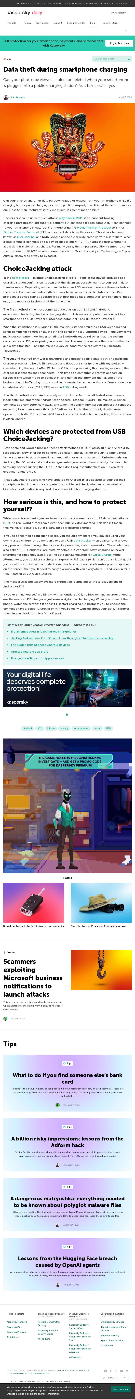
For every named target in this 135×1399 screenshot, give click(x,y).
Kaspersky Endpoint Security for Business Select (80, 1336)
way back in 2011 (71, 218)
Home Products (24, 3)
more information (50, 1394)
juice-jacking (26, 237)
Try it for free (119, 43)
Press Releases (64, 1381)
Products (11, 23)
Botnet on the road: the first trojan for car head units (33, 926)
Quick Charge (102, 555)
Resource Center (76, 23)
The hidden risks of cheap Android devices (40, 645)
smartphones (81, 728)
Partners (31, 1381)
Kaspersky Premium (16, 1332)
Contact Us (11, 1381)
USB (8, 59)
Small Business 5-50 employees (48, 3)
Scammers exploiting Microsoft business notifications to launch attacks (32, 978)
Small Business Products (52, 1313)
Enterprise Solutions (112, 1313)
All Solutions (13, 1337)
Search (129, 59)
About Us (22, 1381)
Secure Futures (111, 23)
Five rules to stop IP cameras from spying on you (98, 926)
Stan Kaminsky (18, 97)
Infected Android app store (29, 651)
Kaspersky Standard (17, 1322)
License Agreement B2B (40, 1373)
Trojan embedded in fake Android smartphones (43, 631)
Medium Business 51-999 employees (81, 3)
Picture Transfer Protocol (21, 232)
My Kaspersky (118, 12)
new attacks (20, 278)
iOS (39, 728)
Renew (27, 23)
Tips (69, 1063)
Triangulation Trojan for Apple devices (37, 658)
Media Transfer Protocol (94, 227)
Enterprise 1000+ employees (114, 3)
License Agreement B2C (18, 1373)
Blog (92, 23)
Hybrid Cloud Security (112, 1340)
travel (97, 728)
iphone (51, 728)
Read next (11, 952)
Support (58, 23)
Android (28, 728)
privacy (64, 728)
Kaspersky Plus (14, 1327)
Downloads (42, 23)
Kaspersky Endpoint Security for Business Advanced (80, 1348)
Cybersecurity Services (112, 1322)
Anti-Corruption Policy (79, 1370)
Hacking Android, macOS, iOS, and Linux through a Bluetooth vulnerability (62, 638)
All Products (44, 1339)
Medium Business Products (79, 1315)
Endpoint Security (110, 1335)
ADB (66, 387)
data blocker (83, 540)
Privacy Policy (62, 1370)
